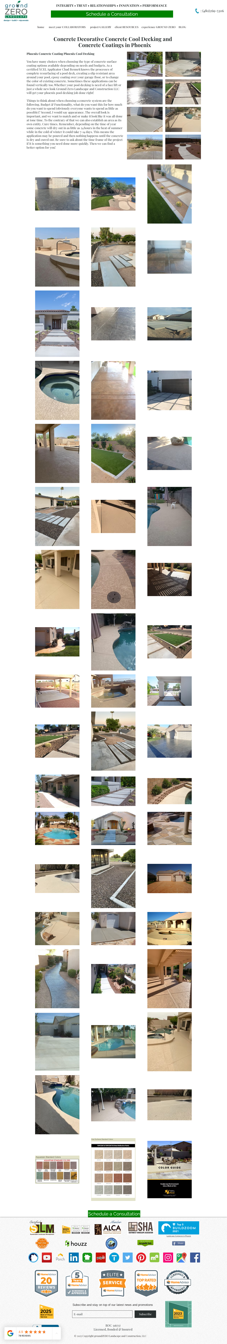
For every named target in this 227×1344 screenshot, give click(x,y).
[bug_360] (33, 1257)
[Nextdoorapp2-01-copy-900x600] (87, 1257)
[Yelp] (101, 1257)
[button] (40, 27)
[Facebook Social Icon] (195, 1257)
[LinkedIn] (74, 1257)
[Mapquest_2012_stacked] (155, 1257)
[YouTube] (47, 1257)
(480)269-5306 (212, 10)
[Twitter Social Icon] (128, 1257)
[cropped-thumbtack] (114, 1257)
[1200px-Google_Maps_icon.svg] (182, 1257)
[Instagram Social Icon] (168, 1257)
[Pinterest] (141, 1257)
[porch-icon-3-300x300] (60, 1257)
